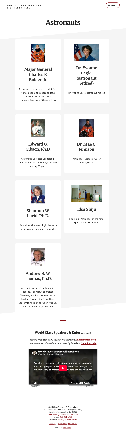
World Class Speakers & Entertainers (24, 6)
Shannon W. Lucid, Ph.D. (38, 213)
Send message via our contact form (63, 414)
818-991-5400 (66, 417)
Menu (114, 5)
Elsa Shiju (86, 209)
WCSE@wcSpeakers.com (68, 419)
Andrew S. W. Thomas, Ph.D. (38, 276)
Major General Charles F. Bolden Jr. (38, 74)
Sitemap (52, 423)
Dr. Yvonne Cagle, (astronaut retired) (86, 75)
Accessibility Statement (67, 423)
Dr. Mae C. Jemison (86, 147)
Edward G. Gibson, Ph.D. (38, 147)
